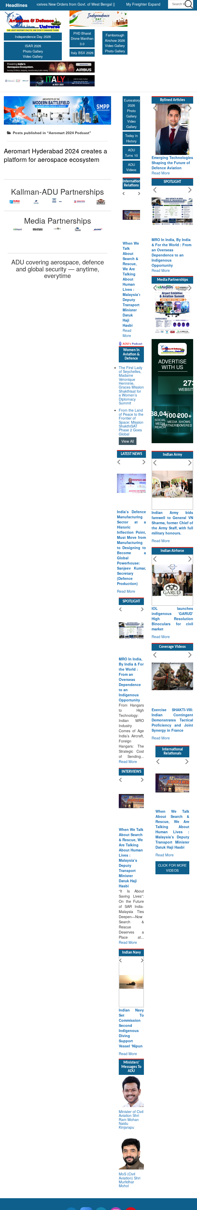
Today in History (131, 138)
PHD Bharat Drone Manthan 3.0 (82, 38)
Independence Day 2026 (33, 36)
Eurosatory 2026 (132, 103)
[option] (14, 201)
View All (127, 441)
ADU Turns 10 (131, 152)
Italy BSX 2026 (82, 52)
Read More (127, 333)
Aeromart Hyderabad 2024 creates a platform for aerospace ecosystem (55, 155)
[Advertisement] (172, 952)
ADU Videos (131, 167)
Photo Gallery (33, 51)
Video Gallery (33, 56)
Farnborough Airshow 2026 (115, 38)
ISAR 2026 (33, 45)
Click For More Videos (172, 868)
